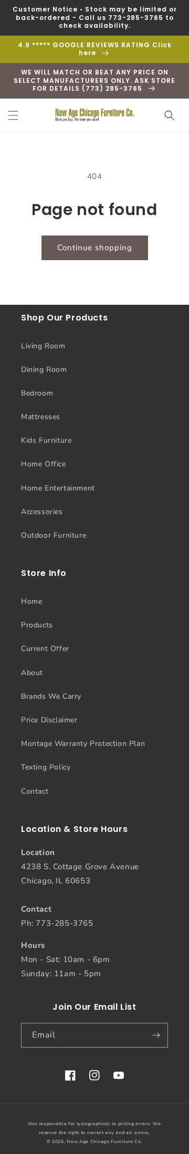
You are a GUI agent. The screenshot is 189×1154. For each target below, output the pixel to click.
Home (31, 601)
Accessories (42, 512)
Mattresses (40, 417)
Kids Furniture (46, 440)
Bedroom (37, 393)
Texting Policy (45, 767)
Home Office (43, 464)
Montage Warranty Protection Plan (83, 744)
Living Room (43, 346)
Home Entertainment (58, 488)
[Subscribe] (155, 1035)
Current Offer (45, 649)
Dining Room (44, 370)
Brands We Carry (51, 696)
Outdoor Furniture (53, 535)
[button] (13, 115)
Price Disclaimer (49, 720)
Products (37, 625)
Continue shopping (94, 247)
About (32, 673)
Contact (34, 791)
